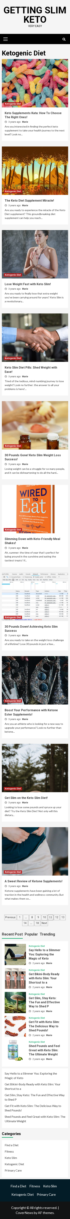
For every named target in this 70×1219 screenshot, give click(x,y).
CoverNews (24, 1213)
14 (25, 923)
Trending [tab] (47, 934)
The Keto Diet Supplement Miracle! (29, 200)
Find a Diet (11, 1145)
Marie (25, 122)
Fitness (9, 1151)
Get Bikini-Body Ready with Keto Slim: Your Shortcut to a (44, 978)
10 (44, 917)
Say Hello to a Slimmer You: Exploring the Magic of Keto (44, 954)
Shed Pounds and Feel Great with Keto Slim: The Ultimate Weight (44, 1050)
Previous (10, 917)
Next (44, 923)
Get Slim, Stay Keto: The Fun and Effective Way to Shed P (44, 1002)
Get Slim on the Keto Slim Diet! (26, 798)
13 (62, 917)
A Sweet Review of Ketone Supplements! (33, 881)
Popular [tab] (31, 934)
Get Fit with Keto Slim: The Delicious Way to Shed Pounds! (44, 1026)
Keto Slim (11, 1157)
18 (37, 923)
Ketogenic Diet (13, 104)
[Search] (64, 39)
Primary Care (13, 1170)
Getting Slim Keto (35, 15)
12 (56, 917)
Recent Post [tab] (12, 934)
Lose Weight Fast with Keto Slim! (28, 284)
